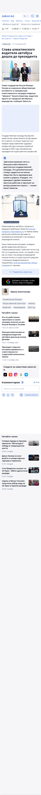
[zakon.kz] (8, 16)
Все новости (6, 39)
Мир (12, 21)
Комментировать (31, 395)
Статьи (27, 21)
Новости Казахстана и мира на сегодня (16, 36)
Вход (37, 382)
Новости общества (20, 39)
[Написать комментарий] (20, 388)
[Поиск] (32, 16)
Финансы (19, 21)
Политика (5, 21)
